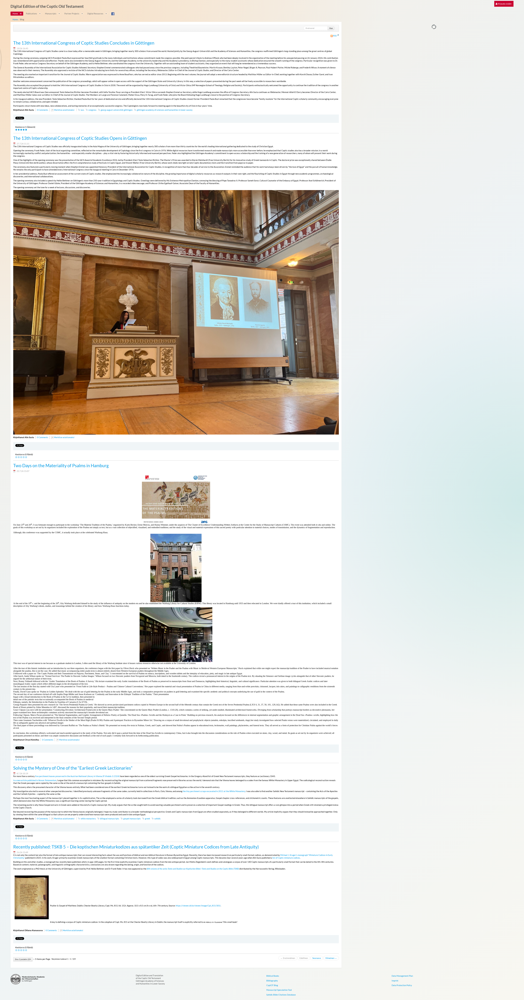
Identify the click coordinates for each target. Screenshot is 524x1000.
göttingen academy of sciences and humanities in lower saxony (165, 110)
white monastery (88, 818)
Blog (22, 19)
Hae (331, 28)
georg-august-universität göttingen (117, 110)
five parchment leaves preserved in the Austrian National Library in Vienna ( (69, 776)
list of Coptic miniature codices (286, 858)
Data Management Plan (402, 976)
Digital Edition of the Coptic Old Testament (47, 6)
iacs (82, 110)
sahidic (157, 818)
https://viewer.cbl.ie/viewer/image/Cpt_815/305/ (198, 905)
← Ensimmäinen (288, 958)
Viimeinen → (331, 958)
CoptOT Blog (272, 985)
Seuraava (316, 958)
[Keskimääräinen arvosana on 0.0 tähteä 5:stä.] (16, 457)
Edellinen (304, 958)
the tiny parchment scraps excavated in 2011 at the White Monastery (214, 791)
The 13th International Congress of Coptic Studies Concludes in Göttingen (83, 43)
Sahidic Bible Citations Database (281, 994)
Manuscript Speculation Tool (279, 990)
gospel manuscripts (132, 818)
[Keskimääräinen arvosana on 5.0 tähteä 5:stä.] (16, 130)
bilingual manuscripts (109, 818)
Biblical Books (272, 976)
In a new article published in (34, 780)
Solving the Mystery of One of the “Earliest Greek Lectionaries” (73, 768)
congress (92, 110)
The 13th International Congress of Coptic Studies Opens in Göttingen (80, 138)
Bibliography (272, 980)
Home (15, 19)
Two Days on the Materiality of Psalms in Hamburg (61, 465)
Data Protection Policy (402, 985)
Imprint (395, 980)
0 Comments (42, 110)
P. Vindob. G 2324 (111, 776)
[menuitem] (503, 4)
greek (147, 818)
